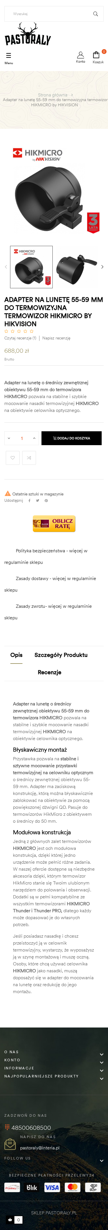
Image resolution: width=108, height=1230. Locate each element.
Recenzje (49, 672)
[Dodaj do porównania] (29, 458)
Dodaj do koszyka (73, 438)
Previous (6, 267)
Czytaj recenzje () (20, 338)
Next (102, 267)
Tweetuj (37, 500)
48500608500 (31, 1127)
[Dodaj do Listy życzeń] (13, 458)
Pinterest (46, 500)
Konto (80, 61)
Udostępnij (30, 500)
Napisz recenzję (56, 338)
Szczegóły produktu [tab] (61, 654)
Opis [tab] (16, 654)
